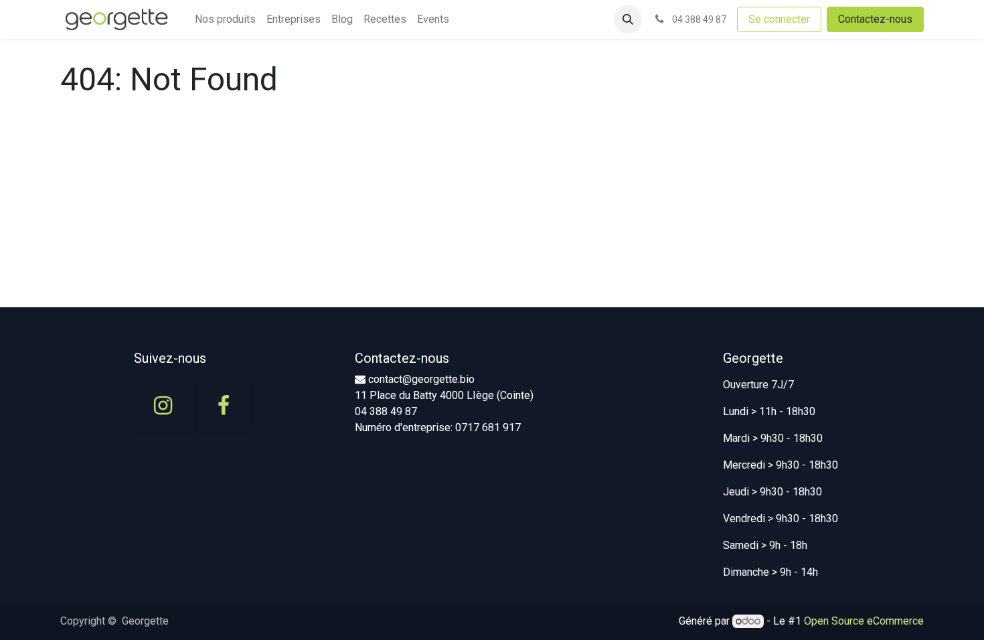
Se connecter (779, 19)
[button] (628, 19)
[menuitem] (225, 19)
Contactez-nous (875, 19)
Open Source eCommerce (864, 621)
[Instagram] (162, 405)
